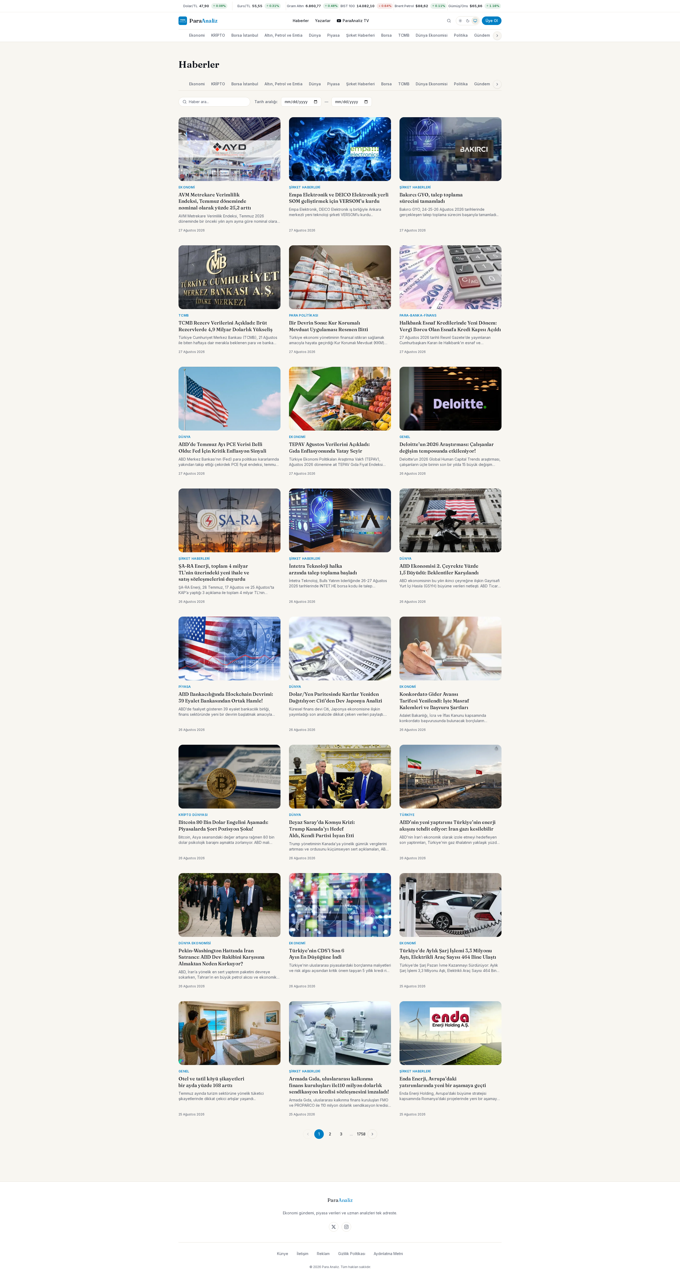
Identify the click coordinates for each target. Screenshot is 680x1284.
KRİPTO (218, 35)
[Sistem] (475, 20)
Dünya (315, 35)
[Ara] (449, 21)
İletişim (302, 1253)
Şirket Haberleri (360, 35)
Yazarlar (322, 20)
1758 (361, 1134)
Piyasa (333, 35)
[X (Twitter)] (333, 1227)
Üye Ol (492, 20)
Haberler (301, 20)
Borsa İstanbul (244, 35)
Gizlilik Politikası (351, 1253)
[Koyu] (467, 20)
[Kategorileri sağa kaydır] (497, 35)
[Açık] (460, 20)
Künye (282, 1253)
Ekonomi (197, 35)
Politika (461, 35)
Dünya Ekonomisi (432, 35)
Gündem (482, 35)
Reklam (323, 1253)
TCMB (403, 35)
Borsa (386, 35)
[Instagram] (346, 1227)
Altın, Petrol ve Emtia (284, 35)
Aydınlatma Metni (388, 1253)
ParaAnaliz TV (356, 20)
